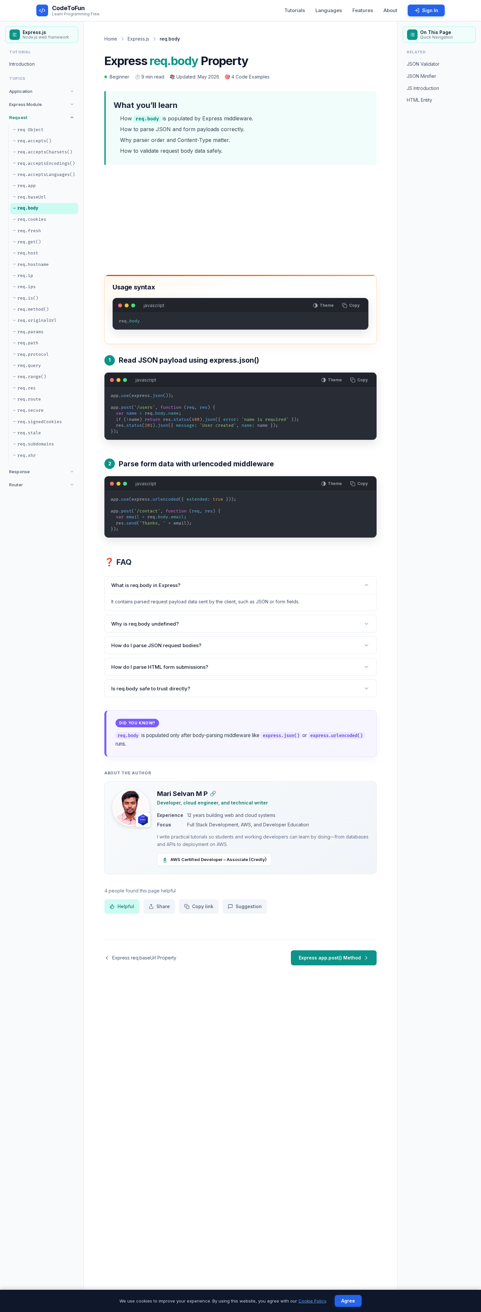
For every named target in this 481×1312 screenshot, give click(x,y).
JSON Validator (423, 64)
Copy (354, 305)
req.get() (29, 242)
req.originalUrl (37, 320)
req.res (26, 387)
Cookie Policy (312, 1300)
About (390, 10)
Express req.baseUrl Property (144, 957)
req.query (29, 365)
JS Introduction (423, 88)
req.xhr (26, 455)
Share (163, 906)
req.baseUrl (31, 197)
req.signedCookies (39, 421)
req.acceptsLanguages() (46, 174)
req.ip (25, 275)
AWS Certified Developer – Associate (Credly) (218, 859)
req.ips (26, 286)
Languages (328, 10)
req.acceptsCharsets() (44, 152)
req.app (26, 185)
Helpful (125, 906)
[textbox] (241, 323)
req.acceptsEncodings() (46, 163)
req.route (29, 399)
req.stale (29, 433)
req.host (27, 253)
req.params (30, 332)
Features (362, 10)
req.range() (31, 376)
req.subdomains (35, 444)
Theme (327, 305)
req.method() (33, 309)
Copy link (202, 906)
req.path (27, 343)
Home (110, 39)
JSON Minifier (421, 75)
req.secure (30, 410)
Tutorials (294, 10)
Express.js (138, 39)
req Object (30, 129)
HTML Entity (419, 100)
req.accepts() (34, 141)
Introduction (22, 64)
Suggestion (249, 906)
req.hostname (33, 264)
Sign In (430, 10)
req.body (27, 208)
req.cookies (31, 219)
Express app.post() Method (330, 957)
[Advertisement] (240, 218)
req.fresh (29, 230)
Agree (348, 1300)
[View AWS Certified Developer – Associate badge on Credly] (143, 820)
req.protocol (33, 354)
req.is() (27, 298)
